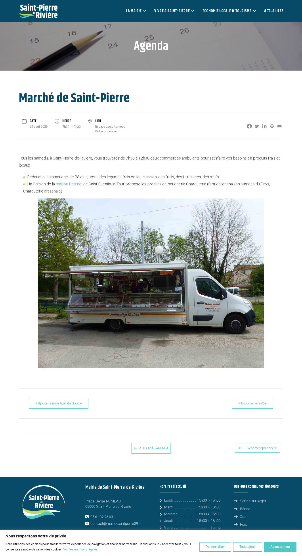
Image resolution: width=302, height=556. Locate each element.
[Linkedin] (264, 126)
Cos (243, 516)
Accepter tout (280, 546)
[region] (151, 543)
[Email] (279, 126)
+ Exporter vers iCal (252, 403)
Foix (243, 524)
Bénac (245, 509)
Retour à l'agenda (153, 448)
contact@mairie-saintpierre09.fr (115, 523)
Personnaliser (215, 546)
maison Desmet (69, 184)
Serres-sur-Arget (253, 501)
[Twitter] (257, 126)
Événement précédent (261, 448)
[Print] (272, 126)
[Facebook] (249, 126)
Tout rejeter (247, 546)
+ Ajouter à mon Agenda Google (58, 403)
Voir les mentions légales (80, 549)
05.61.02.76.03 (101, 517)
